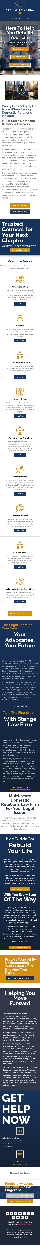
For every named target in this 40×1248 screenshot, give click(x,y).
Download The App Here (20, 1164)
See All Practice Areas (20, 613)
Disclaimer (22, 1224)
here (24, 1237)
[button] (20, 13)
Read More (20, 304)
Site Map (30, 1224)
